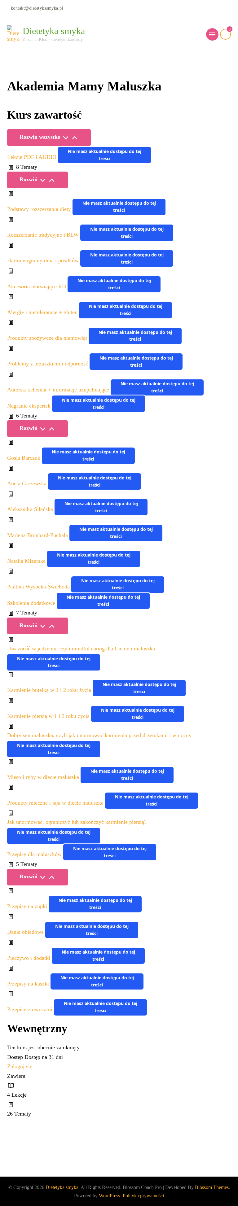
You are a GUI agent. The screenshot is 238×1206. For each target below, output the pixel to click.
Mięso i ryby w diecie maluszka (44, 777)
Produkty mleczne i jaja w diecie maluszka (56, 803)
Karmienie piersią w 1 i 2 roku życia (49, 716)
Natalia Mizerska (27, 561)
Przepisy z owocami (30, 1009)
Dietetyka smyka (54, 31)
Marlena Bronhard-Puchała (38, 535)
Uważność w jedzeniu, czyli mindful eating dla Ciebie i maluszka (81, 648)
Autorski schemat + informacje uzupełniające (59, 390)
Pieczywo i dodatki (29, 958)
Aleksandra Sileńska (31, 509)
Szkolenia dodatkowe (32, 603)
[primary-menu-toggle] (212, 34)
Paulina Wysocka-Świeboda (39, 586)
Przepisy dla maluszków (35, 854)
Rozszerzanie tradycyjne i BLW (43, 235)
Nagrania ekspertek (29, 406)
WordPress (109, 1195)
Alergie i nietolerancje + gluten (43, 312)
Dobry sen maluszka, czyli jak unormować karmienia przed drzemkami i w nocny (99, 735)
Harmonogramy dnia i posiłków (43, 261)
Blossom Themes (212, 1187)
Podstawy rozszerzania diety (40, 209)
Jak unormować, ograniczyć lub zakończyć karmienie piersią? (77, 822)
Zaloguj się (19, 1066)
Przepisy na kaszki (29, 984)
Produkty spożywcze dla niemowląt (48, 338)
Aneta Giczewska (27, 484)
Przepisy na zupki (28, 906)
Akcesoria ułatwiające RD (37, 286)
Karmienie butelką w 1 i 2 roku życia (50, 690)
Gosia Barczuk (24, 458)
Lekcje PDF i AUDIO (32, 157)
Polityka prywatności (143, 1195)
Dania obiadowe (26, 932)
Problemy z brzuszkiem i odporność (48, 364)
